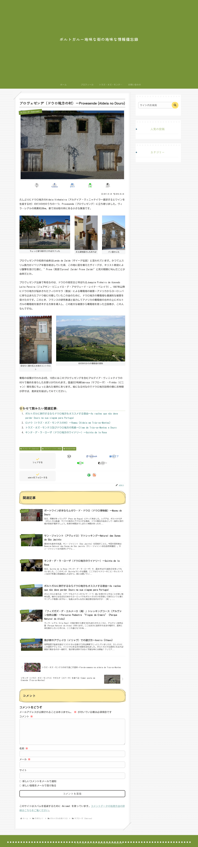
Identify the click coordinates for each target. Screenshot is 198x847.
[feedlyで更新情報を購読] (89, 475)
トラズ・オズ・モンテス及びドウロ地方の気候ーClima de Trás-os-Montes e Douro (71, 427)
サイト (23, 770)
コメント (26, 716)
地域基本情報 (70, 448)
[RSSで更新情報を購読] (94, 475)
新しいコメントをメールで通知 (39, 781)
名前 (23, 748)
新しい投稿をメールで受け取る (39, 785)
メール (24, 759)
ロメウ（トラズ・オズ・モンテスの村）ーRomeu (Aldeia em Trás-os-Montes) (68, 422)
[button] (107, 185)
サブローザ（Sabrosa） (31, 448)
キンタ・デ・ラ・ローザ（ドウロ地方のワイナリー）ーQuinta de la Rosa (66, 432)
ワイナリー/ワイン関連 (52, 448)
